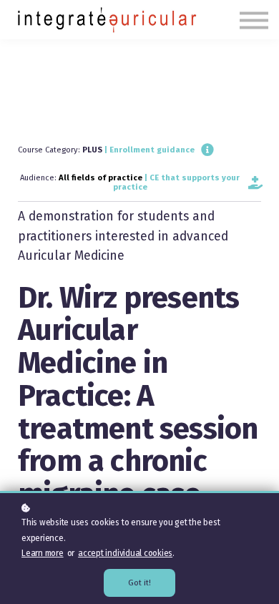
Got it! (139, 583)
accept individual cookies (125, 553)
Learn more (42, 553)
